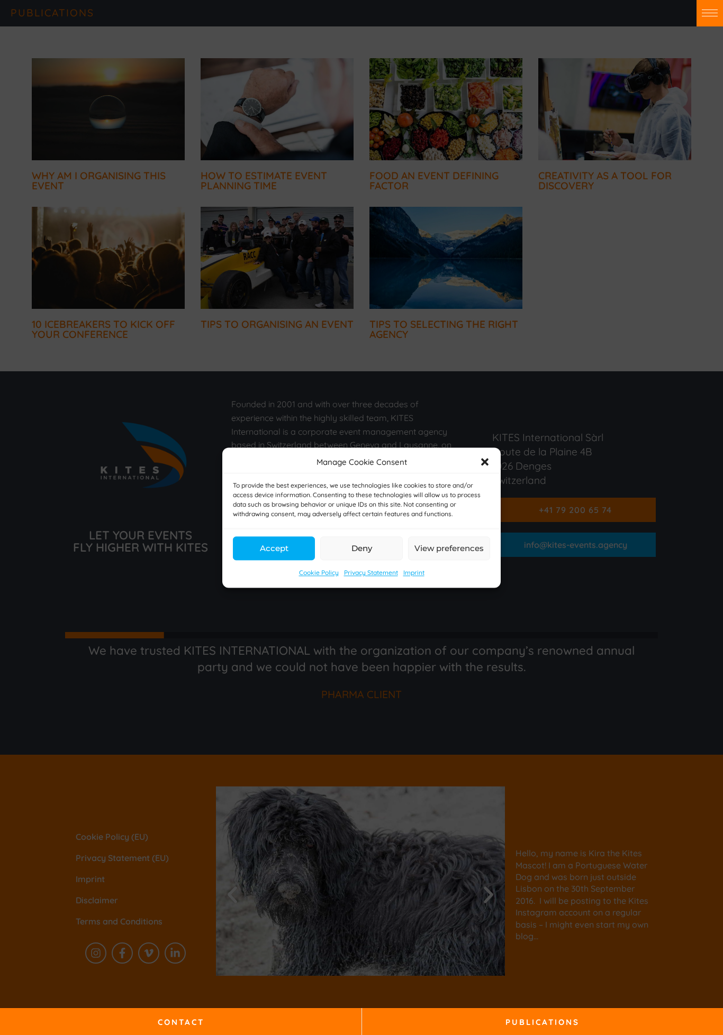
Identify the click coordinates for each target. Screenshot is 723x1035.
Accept (274, 548)
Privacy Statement (371, 573)
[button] (485, 462)
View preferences (449, 548)
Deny (361, 548)
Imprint (413, 573)
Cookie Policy (319, 573)
